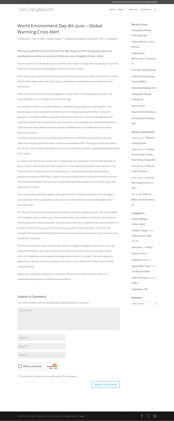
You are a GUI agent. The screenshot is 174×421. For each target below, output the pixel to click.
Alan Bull (72, 416)
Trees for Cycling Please (144, 69)
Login (82, 416)
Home (112, 10)
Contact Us (146, 10)
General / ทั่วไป (97, 38)
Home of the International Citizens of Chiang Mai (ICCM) (135, 2)
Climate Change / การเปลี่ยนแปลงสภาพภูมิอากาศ (68, 38)
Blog (121, 10)
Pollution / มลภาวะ (141, 259)
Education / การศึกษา (142, 247)
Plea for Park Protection (144, 111)
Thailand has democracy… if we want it (144, 58)
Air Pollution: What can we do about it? (143, 199)
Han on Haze (138, 105)
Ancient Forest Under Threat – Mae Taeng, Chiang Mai (143, 154)
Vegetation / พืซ (140, 289)
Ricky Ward (25, 38)
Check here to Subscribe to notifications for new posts (48, 376)
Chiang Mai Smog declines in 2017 (143, 183)
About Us (133, 10)
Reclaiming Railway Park (144, 87)
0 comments (111, 38)
